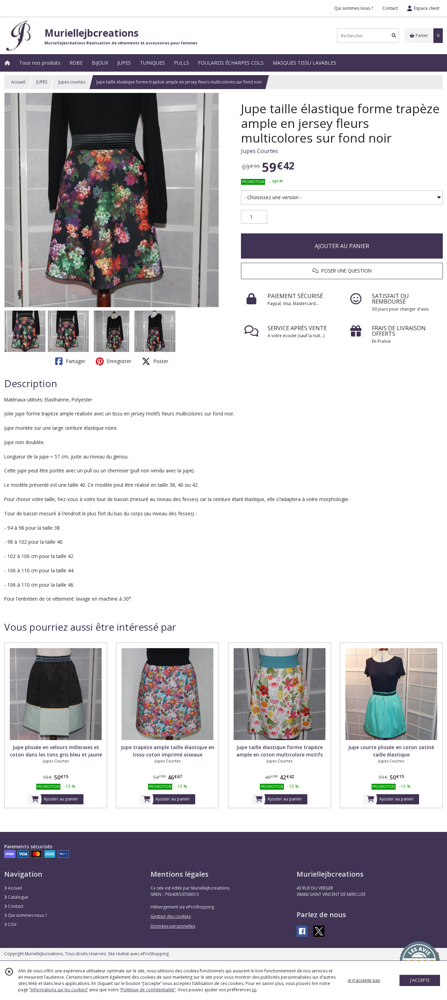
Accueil (18, 82)
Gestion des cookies (171, 916)
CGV (11, 924)
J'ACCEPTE (420, 980)
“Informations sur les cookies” (58, 990)
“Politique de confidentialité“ (148, 990)
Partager (74, 361)
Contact (390, 8)
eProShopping (154, 954)
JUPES (41, 82)
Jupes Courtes (259, 151)
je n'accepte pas (364, 980)
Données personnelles (173, 926)
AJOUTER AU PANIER (342, 246)
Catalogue (17, 897)
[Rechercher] (393, 36)
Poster (160, 361)
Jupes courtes (71, 82)
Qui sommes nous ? (27, 915)
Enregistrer (118, 361)
